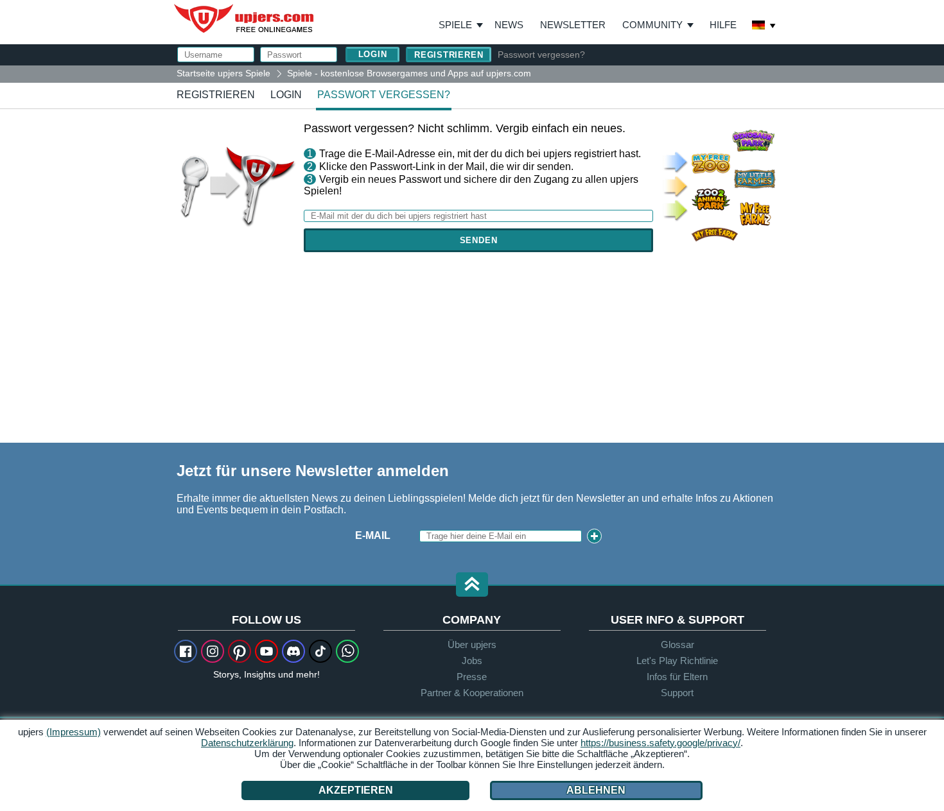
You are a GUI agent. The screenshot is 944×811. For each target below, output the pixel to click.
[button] (472, 585)
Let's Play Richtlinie (677, 660)
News (508, 24)
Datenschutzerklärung (247, 742)
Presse (472, 676)
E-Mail (372, 535)
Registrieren (448, 55)
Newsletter (573, 24)
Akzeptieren (356, 790)
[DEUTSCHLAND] (764, 26)
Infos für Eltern (677, 676)
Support (677, 692)
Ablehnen (595, 790)
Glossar (677, 644)
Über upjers (472, 644)
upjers (244, 19)
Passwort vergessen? (541, 54)
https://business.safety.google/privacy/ (660, 742)
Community (652, 24)
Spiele (461, 25)
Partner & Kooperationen (472, 692)
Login (286, 94)
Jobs (472, 660)
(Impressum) (73, 731)
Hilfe (723, 24)
